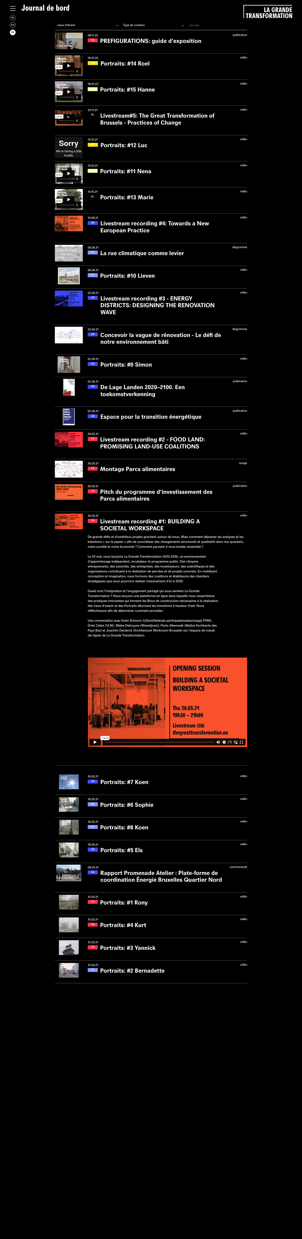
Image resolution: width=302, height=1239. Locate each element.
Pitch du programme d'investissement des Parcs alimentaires (156, 495)
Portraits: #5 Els (121, 850)
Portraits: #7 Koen (124, 782)
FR (12, 32)
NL (12, 17)
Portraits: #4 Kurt (123, 925)
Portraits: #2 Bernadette (132, 970)
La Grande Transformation (269, 12)
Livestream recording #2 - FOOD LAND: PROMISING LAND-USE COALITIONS (152, 443)
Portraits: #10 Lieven (127, 275)
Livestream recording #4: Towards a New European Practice (154, 227)
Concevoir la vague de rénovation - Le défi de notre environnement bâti (160, 338)
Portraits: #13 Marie (126, 197)
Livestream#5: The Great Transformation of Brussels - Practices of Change (157, 119)
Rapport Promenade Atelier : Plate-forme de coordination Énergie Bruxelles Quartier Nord (161, 876)
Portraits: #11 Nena (125, 171)
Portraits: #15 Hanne (127, 89)
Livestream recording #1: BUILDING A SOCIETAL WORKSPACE (150, 525)
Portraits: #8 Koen (124, 827)
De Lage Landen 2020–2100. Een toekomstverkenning (142, 391)
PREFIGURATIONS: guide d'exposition (150, 41)
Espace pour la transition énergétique (150, 416)
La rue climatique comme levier (142, 253)
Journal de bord (45, 8)
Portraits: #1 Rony (124, 902)
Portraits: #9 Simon (126, 364)
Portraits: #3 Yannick (128, 947)
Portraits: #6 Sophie (126, 804)
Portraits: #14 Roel (125, 63)
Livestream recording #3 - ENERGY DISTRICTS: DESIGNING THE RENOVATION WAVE (157, 305)
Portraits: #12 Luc (123, 145)
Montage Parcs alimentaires (137, 469)
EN (12, 25)
